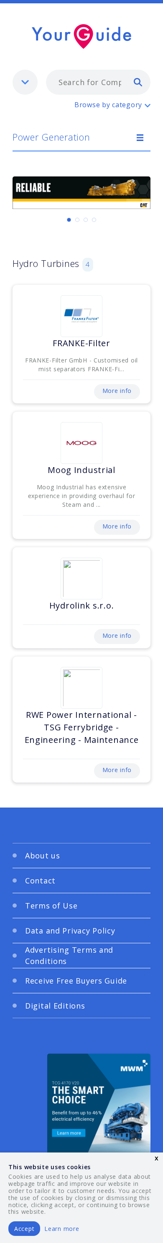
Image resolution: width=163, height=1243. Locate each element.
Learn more (61, 1229)
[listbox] (25, 82)
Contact (40, 881)
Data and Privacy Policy (70, 931)
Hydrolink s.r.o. (81, 605)
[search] (138, 82)
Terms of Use (51, 906)
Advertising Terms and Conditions (69, 955)
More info (117, 391)
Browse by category (108, 104)
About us (42, 855)
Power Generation (51, 137)
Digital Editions (55, 1006)
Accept (24, 1229)
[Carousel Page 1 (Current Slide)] (69, 220)
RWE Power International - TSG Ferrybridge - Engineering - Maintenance (82, 727)
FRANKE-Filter (81, 343)
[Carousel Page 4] (94, 220)
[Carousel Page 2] (77, 220)
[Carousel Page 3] (86, 220)
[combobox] (98, 82)
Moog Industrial (81, 470)
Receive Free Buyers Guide (76, 981)
